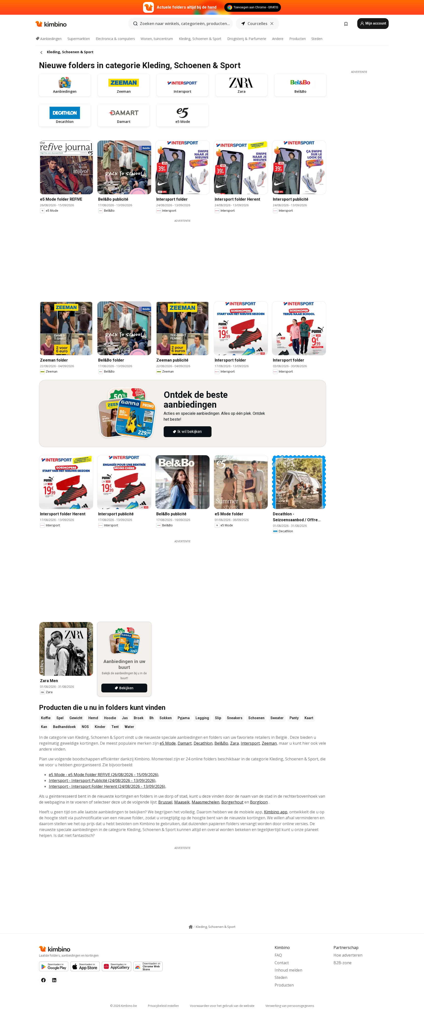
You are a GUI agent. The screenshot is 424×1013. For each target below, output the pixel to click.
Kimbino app (275, 812)
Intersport (250, 743)
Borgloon (259, 802)
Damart (185, 743)
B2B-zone (342, 962)
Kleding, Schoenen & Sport (200, 38)
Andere (277, 38)
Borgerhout (232, 802)
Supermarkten (78, 38)
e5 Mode (168, 743)
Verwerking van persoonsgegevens (289, 1006)
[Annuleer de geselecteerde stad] (271, 23)
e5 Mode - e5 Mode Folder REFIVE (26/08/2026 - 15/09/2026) (103, 774)
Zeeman (269, 743)
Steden (316, 38)
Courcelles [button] (257, 23)
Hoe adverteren (347, 955)
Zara (234, 743)
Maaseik (182, 802)
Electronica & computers (115, 38)
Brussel (165, 802)
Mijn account (375, 23)
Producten (297, 38)
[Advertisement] (182, 257)
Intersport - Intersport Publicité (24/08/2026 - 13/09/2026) (102, 780)
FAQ (278, 955)
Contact (282, 962)
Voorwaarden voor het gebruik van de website (222, 1006)
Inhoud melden (288, 970)
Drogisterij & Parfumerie (246, 38)
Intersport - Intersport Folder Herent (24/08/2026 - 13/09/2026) (107, 786)
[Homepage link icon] (191, 927)
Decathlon (203, 743)
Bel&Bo (221, 743)
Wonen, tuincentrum (157, 38)
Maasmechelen (205, 802)
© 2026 (123, 1006)
